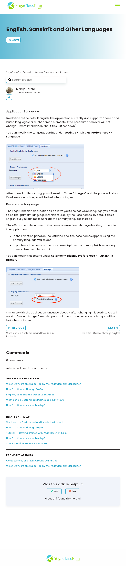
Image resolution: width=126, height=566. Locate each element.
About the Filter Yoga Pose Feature (26, 443)
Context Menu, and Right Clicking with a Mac (31, 460)
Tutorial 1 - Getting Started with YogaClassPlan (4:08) (37, 433)
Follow (13, 40)
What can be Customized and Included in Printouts (35, 400)
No (74, 491)
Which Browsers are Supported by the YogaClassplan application (43, 384)
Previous (17, 328)
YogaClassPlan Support (18, 72)
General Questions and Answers (51, 72)
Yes (56, 491)
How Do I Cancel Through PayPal (24, 389)
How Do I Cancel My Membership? (25, 405)
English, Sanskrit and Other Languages (30, 394)
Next (112, 328)
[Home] (24, 5)
